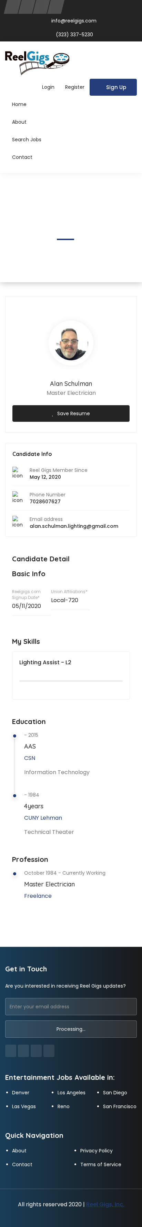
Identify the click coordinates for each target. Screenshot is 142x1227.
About (19, 121)
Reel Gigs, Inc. (105, 1204)
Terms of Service (100, 1164)
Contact (22, 157)
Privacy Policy (96, 1150)
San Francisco (119, 1106)
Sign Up (116, 87)
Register (74, 87)
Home (19, 104)
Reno (64, 1106)
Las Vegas (24, 1106)
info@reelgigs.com (74, 20)
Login (48, 87)
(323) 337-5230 (73, 34)
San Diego (115, 1092)
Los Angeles (71, 1092)
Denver (20, 1092)
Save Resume (73, 413)
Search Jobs (26, 139)
